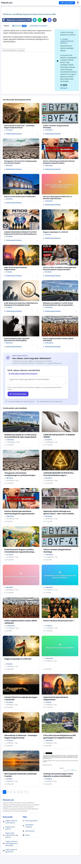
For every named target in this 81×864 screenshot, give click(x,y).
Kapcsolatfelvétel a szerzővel (14, 50)
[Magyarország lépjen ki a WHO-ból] (60, 225)
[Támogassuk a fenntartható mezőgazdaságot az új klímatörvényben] (21, 155)
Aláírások (20, 26)
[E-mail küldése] (50, 20)
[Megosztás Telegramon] (34, 20)
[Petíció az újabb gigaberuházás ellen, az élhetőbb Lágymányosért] (60, 190)
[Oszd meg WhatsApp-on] (40, 20)
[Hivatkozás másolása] (55, 20)
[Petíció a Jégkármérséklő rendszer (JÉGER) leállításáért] (60, 332)
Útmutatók (8, 817)
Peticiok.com (6, 3)
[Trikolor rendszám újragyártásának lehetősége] (60, 119)
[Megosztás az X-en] (45, 20)
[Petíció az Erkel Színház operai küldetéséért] (21, 189)
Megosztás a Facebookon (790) (18, 20)
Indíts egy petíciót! (67, 3)
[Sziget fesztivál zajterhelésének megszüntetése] (21, 261)
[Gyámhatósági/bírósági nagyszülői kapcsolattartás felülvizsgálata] (21, 332)
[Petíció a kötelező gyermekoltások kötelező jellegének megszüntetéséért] (60, 155)
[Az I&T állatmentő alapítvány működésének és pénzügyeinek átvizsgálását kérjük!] (21, 296)
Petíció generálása (19, 394)
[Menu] (78, 3)
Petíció (6, 26)
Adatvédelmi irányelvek (38, 26)
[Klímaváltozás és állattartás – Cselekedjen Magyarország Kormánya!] (21, 119)
